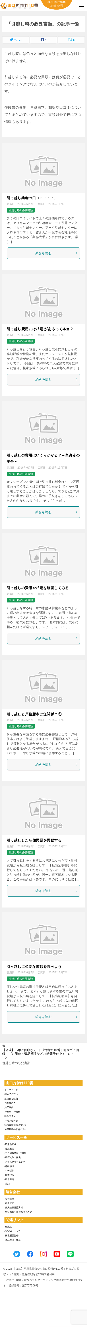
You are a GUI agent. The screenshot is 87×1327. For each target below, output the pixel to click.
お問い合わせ (11, 1120)
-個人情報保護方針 (13, 1207)
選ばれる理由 (11, 1098)
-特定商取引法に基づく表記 (18, 1212)
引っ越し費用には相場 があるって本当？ (40, 329)
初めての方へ (11, 1094)
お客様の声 (10, 1103)
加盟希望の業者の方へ (15, 1129)
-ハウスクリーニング (14, 1162)
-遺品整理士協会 (12, 1240)
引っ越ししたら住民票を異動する (34, 840)
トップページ (11, 1090)
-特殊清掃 (9, 1166)
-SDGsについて (12, 1231)
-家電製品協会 (11, 1235)
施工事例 (8, 1107)
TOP (40, 1052)
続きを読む (43, 253)
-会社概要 (9, 1199)
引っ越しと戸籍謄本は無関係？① (34, 714)
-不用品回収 (10, 1144)
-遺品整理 (9, 1148)
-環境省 (8, 1227)
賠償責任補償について (15, 1125)
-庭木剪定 (9, 1179)
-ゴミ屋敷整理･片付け (15, 1153)
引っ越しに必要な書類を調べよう (34, 966)
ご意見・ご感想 (12, 1112)
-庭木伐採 (9, 1175)
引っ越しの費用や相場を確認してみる (38, 588)
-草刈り (8, 1184)
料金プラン (10, 1116)
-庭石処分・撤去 (12, 1157)
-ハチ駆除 (9, 1170)
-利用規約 (9, 1203)
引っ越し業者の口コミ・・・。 (32, 198)
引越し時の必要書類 (21, 210)
